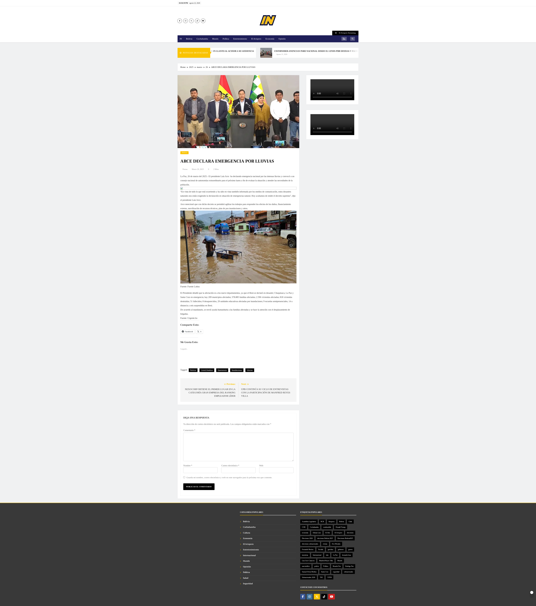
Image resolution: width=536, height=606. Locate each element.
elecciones (350, 533)
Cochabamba (202, 39)
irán (327, 555)
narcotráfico (306, 566)
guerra (350, 549)
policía (316, 566)
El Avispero (256, 39)
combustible (327, 527)
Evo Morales (336, 544)
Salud (245, 578)
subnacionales (348, 572)
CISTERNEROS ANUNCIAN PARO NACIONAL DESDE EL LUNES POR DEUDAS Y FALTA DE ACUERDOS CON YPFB (306, 51)
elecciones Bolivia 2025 (325, 538)
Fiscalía (320, 549)
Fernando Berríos (308, 549)
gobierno (341, 549)
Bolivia (189, 39)
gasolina (330, 549)
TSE (321, 577)
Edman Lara (317, 533)
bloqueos (332, 522)
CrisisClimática (207, 370)
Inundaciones (237, 370)
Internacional (249, 555)
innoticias (305, 555)
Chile (350, 522)
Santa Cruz (324, 572)
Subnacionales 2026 (308, 577)
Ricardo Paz (337, 566)
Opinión (282, 39)
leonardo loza (346, 555)
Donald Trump (340, 527)
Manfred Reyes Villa (326, 561)
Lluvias (250, 370)
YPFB (329, 577)
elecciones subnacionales (310, 544)
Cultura (246, 532)
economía (305, 533)
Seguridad (248, 583)
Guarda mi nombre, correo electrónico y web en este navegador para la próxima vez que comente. (229, 477)
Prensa (185, 169)
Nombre (187, 465)
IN (181, 39)
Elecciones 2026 (307, 538)
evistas (325, 544)
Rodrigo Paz (349, 566)
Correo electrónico (230, 465)
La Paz (335, 555)
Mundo (215, 39)
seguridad (336, 572)
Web (261, 465)
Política (226, 39)
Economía (269, 39)
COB (303, 527)
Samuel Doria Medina (309, 572)
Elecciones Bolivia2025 (345, 538)
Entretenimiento (240, 39)
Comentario (189, 430)
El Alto (327, 533)
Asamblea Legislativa (309, 522)
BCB (322, 522)
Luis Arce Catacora (308, 561)
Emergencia (222, 370)
